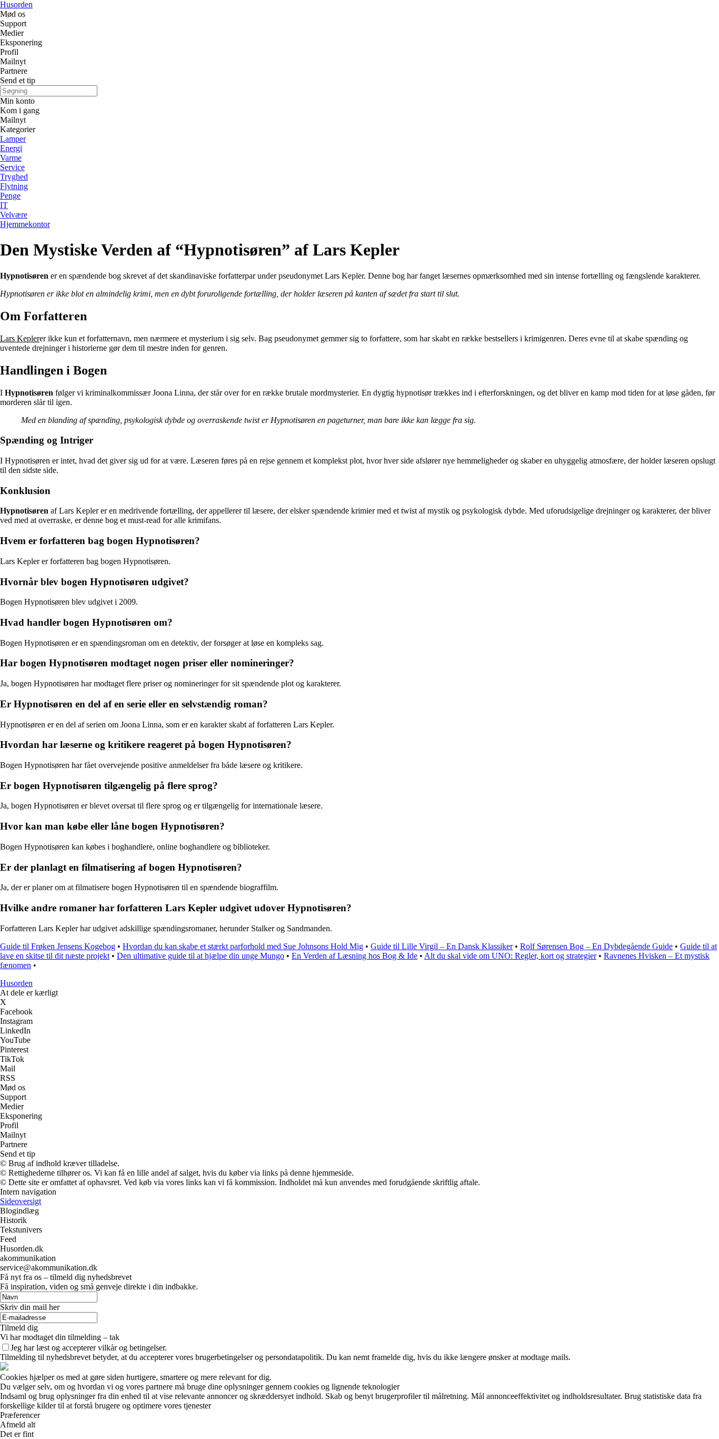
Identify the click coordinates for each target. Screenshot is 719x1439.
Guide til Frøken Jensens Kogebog (57, 946)
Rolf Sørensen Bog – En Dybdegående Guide (596, 946)
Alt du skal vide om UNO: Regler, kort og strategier (510, 955)
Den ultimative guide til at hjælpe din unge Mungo (200, 955)
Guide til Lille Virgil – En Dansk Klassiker (442, 946)
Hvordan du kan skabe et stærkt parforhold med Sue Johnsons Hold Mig (243, 946)
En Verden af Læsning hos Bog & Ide (354, 955)
